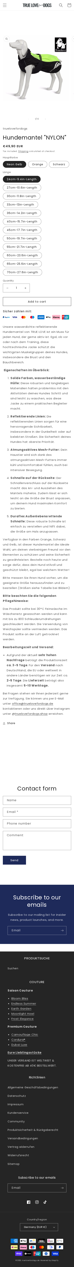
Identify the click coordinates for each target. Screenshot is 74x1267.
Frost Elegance (22, 1019)
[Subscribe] (62, 930)
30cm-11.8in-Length (21, 196)
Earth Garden (21, 1009)
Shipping (23, 151)
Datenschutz (17, 1096)
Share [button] (11, 723)
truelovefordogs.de (31, 1260)
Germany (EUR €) (35, 1227)
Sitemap (14, 1164)
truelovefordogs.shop (31, 714)
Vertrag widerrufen (21, 1147)
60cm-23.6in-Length (22, 255)
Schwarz (59, 164)
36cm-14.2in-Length (22, 213)
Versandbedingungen (23, 1138)
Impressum (16, 1104)
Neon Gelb (14, 164)
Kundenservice (18, 1113)
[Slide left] (28, 119)
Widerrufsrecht (18, 1155)
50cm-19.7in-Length (22, 238)
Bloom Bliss (19, 998)
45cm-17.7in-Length (22, 230)
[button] (5, 5)
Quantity (8, 280)
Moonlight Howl (22, 1014)
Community (16, 1121)
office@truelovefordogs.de (32, 704)
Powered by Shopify (49, 1260)
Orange (37, 164)
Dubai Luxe (19, 1045)
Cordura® (18, 1040)
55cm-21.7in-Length (22, 247)
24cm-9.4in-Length (22, 179)
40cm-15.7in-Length (22, 221)
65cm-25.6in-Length (22, 264)
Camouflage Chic (24, 1034)
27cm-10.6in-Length (22, 188)
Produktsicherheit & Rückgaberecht (33, 1130)
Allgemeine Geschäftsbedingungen (33, 1087)
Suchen (13, 968)
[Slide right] (45, 119)
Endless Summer (23, 1003)
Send (14, 860)
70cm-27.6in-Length (22, 272)
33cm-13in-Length (20, 204)
